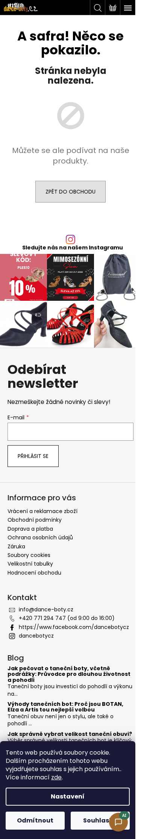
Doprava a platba (30, 529)
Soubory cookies (29, 555)
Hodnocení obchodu (34, 572)
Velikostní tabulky (30, 563)
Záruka (16, 546)
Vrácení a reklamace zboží (42, 511)
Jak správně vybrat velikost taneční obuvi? (70, 734)
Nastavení (68, 796)
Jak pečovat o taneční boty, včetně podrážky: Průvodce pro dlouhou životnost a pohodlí (69, 674)
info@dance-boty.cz (46, 609)
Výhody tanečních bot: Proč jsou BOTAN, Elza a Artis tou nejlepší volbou (65, 707)
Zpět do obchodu (70, 191)
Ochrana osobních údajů (40, 537)
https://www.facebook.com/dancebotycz (74, 627)
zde (56, 777)
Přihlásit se (33, 456)
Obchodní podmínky (35, 520)
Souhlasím (100, 820)
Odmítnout (35, 820)
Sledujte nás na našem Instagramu (72, 247)
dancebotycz (36, 635)
